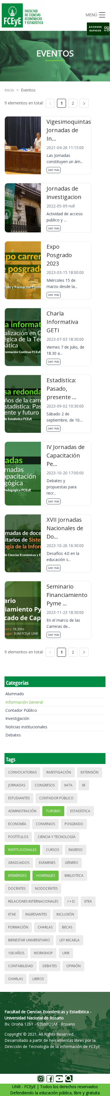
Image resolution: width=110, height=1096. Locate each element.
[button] (98, 28)
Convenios (45, 824)
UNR (65, 953)
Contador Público (21, 710)
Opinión (73, 966)
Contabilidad (20, 966)
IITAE (12, 914)
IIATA (68, 785)
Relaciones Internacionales (33, 901)
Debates (13, 735)
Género (71, 862)
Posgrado (74, 824)
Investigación (17, 718)
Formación (18, 927)
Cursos (52, 849)
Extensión (89, 772)
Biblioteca (74, 875)
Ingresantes (36, 914)
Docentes (16, 888)
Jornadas (16, 785)
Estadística (80, 811)
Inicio (9, 90)
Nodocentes (46, 888)
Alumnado (14, 693)
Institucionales (22, 849)
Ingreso (76, 849)
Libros (38, 978)
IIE (83, 785)
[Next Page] (84, 103)
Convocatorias (22, 772)
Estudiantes (19, 798)
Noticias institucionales (26, 726)
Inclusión (65, 914)
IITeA (88, 901)
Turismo (53, 811)
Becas (67, 927)
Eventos (28, 90)
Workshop (43, 953)
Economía (17, 824)
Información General (24, 702)
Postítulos (18, 836)
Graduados (18, 862)
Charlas (45, 927)
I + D (71, 901)
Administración (22, 811)
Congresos (45, 785)
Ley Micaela (70, 940)
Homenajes (45, 875)
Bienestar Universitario (29, 940)
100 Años (16, 953)
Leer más (53, 170)
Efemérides (17, 875)
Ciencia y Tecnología (57, 836)
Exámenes (47, 862)
